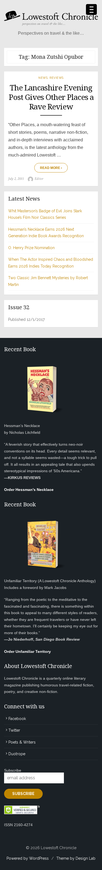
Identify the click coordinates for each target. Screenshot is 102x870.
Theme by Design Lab (75, 858)
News (43, 77)
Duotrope (16, 754)
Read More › (51, 168)
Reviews (57, 77)
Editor (39, 178)
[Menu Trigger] (91, 9)
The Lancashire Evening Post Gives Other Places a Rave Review (51, 97)
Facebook (17, 718)
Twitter (14, 730)
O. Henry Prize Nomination (31, 248)
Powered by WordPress (28, 858)
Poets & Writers (22, 742)
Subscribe (12, 770)
